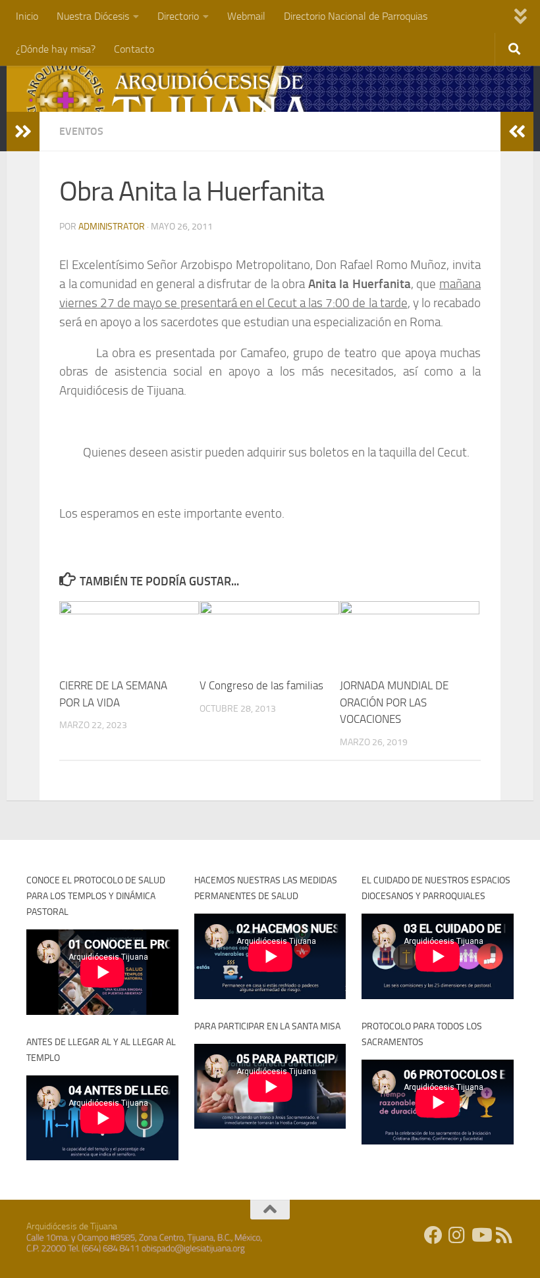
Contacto (134, 49)
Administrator (111, 226)
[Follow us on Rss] (504, 1235)
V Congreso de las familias (261, 685)
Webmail (246, 16)
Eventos (81, 131)
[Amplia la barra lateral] (23, 131)
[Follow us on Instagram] (457, 1235)
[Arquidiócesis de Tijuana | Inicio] (169, 100)
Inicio (27, 16)
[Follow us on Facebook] (433, 1235)
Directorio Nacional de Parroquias (355, 16)
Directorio (178, 16)
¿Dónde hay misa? (55, 49)
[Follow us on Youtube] (481, 1235)
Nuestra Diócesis (93, 16)
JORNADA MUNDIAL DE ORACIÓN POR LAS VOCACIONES (394, 702)
